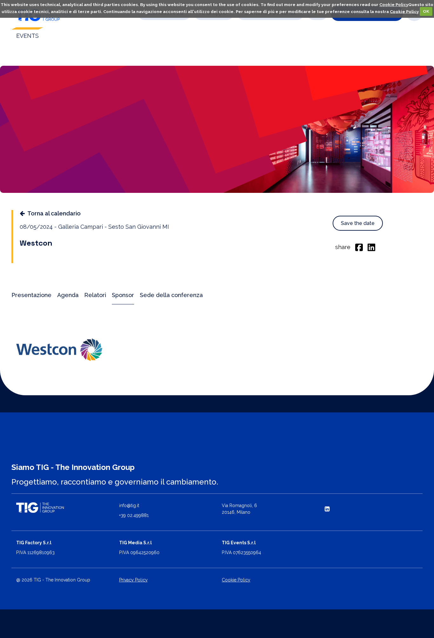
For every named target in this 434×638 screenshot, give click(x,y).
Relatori (95, 295)
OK (426, 11)
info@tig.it (129, 505)
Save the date (358, 223)
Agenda (67, 295)
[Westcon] (59, 349)
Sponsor (123, 295)
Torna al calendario (54, 213)
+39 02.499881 (134, 515)
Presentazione (31, 295)
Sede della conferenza (171, 295)
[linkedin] (371, 247)
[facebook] (359, 247)
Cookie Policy (393, 4)
